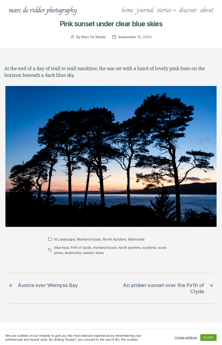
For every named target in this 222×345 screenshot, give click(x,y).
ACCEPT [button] (208, 337)
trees (99, 253)
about (206, 10)
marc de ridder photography (43, 10)
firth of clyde (81, 247)
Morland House (89, 239)
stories (164, 10)
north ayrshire (129, 247)
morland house (105, 247)
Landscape (66, 239)
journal (145, 10)
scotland (149, 247)
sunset (88, 253)
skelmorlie (73, 253)
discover (188, 10)
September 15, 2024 (134, 37)
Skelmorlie (136, 239)
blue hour (61, 247)
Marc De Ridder (93, 37)
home (127, 10)
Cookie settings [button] (186, 338)
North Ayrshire (114, 239)
